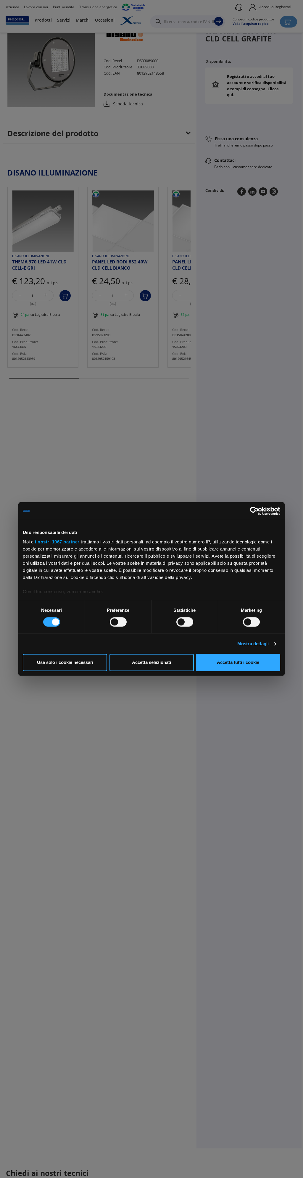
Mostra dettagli (253, 643)
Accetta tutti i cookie (238, 662)
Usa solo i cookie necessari (65, 662)
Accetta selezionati (151, 662)
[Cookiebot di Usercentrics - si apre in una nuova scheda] (254, 510)
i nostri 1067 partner (57, 541)
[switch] (118, 622)
